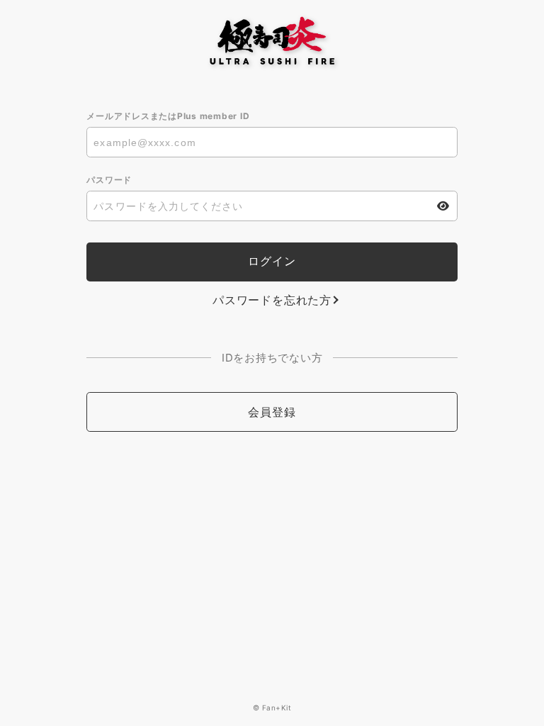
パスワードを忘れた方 (272, 300)
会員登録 (271, 412)
